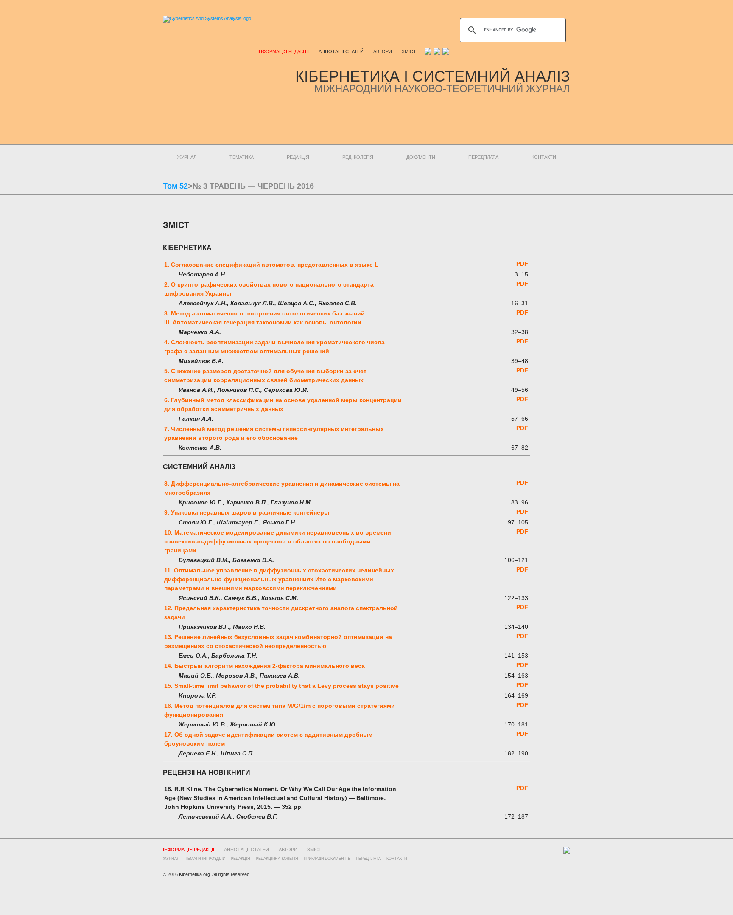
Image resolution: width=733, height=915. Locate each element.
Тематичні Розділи (205, 858)
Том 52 (175, 186)
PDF (522, 263)
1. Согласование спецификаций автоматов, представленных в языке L (271, 264)
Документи (420, 157)
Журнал (186, 157)
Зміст (409, 51)
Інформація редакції (283, 51)
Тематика (241, 157)
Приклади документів (327, 858)
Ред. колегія (357, 157)
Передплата (483, 157)
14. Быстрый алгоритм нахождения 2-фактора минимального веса (264, 665)
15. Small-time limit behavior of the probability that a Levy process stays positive (281, 685)
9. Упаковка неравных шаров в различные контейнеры (246, 512)
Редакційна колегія (277, 858)
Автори (382, 51)
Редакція (298, 157)
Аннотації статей (341, 51)
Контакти (544, 157)
